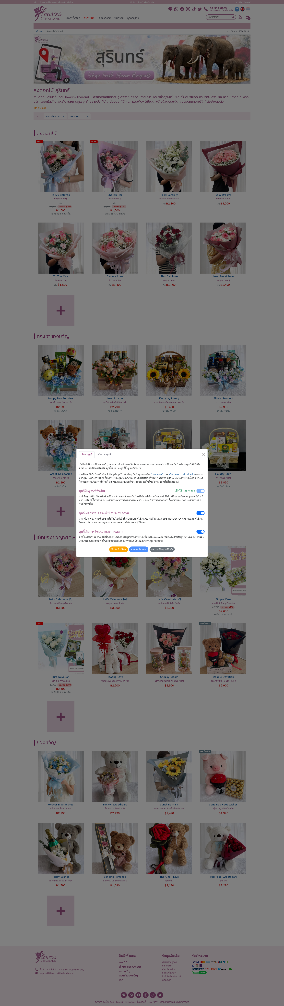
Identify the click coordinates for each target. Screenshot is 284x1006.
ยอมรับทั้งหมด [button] (138, 549)
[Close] (203, 454)
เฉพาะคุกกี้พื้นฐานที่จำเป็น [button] (162, 549)
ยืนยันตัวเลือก (118, 549)
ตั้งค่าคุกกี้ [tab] (87, 454)
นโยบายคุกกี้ (156, 474)
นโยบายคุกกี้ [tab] (104, 454)
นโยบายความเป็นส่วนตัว (181, 474)
